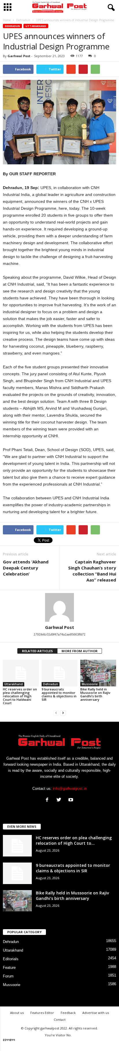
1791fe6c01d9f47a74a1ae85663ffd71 (59, 634)
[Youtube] (71, 800)
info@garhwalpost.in (70, 788)
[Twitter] (60, 800)
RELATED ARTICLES (37, 651)
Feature (9, 967)
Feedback (68, 1012)
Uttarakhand (35, 26)
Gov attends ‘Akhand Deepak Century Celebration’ (26, 568)
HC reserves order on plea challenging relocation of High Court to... (74, 840)
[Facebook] (48, 800)
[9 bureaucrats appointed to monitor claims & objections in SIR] (59, 673)
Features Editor (42, 1012)
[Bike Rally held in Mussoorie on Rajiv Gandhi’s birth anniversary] (98, 673)
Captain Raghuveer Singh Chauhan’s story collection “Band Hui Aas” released (92, 571)
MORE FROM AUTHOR (80, 651)
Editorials (10, 959)
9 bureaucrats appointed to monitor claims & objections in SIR (59, 694)
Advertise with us (95, 1012)
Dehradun (12, 26)
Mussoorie (90, 684)
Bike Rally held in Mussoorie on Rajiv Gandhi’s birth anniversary (95, 694)
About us (17, 1012)
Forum (8, 976)
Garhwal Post (19, 56)
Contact (60, 1019)
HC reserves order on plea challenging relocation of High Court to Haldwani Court (20, 696)
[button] (110, 7)
